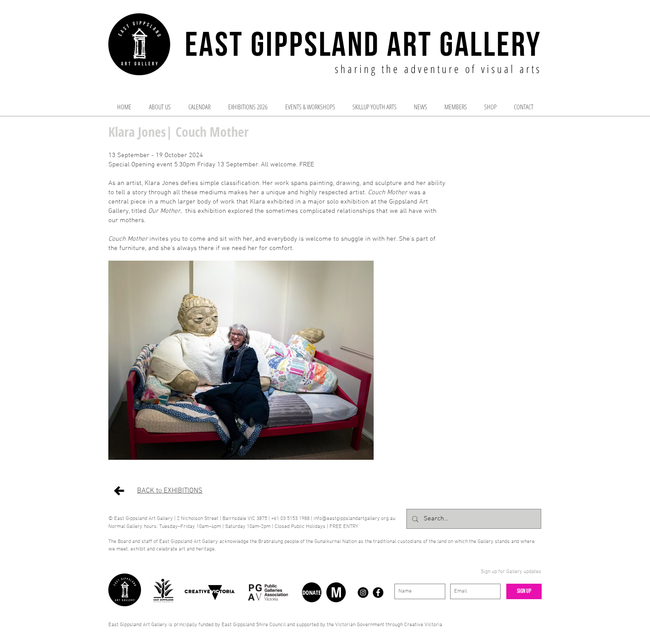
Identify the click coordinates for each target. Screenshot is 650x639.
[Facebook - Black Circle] (378, 592)
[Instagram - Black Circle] (363, 592)
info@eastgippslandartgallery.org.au (354, 519)
